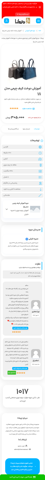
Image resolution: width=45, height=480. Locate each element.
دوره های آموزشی (30, 31)
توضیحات (37, 129)
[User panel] (6, 20)
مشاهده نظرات (27, 108)
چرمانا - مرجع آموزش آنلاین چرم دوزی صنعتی (31, 38)
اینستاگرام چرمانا (23, 14)
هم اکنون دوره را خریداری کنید (21, 477)
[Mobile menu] (38, 20)
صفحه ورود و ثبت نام (34, 276)
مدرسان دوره (26, 129)
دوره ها (13, 38)
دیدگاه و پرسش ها (13, 129)
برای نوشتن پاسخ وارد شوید (20, 328)
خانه (40, 31)
